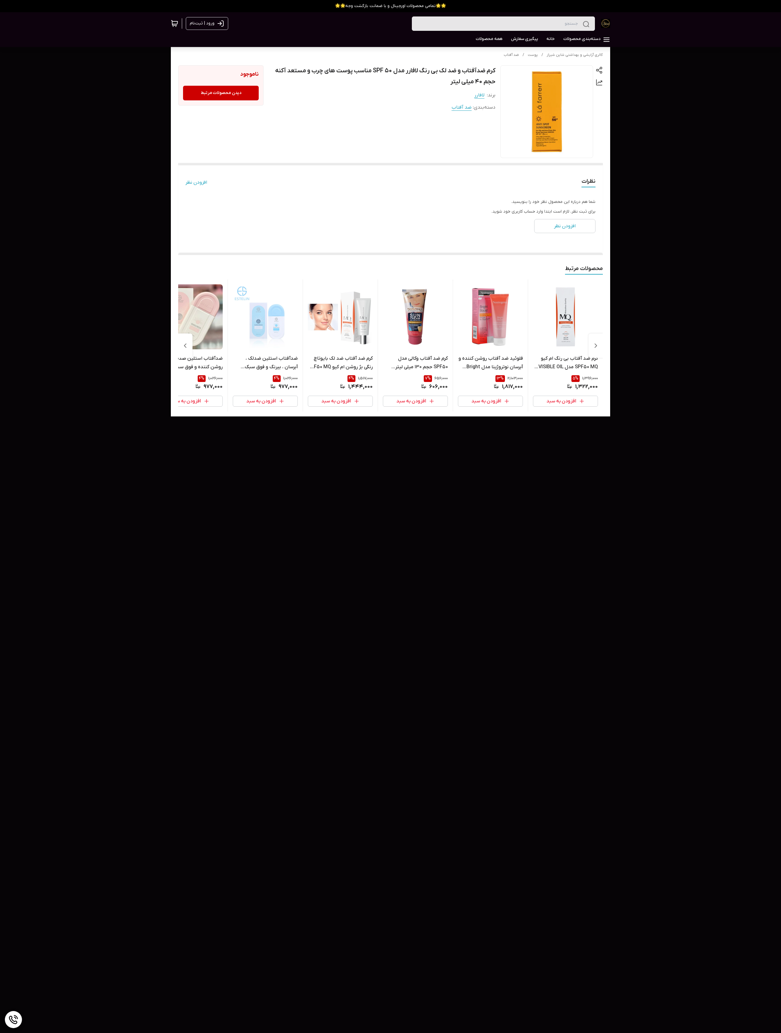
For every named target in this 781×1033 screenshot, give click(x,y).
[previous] (595, 345)
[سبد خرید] (174, 23)
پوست (533, 54)
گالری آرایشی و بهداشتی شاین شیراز (575, 54)
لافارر (479, 95)
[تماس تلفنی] (13, 1019)
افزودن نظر (196, 182)
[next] (185, 345)
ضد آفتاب (511, 54)
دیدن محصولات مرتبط (221, 93)
